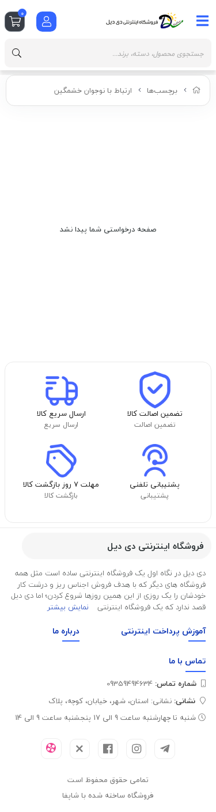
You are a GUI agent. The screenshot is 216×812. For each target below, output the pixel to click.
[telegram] (164, 749)
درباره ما (65, 631)
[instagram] (136, 749)
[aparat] (51, 748)
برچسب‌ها (162, 90)
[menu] (203, 21)
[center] (17, 53)
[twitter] (80, 749)
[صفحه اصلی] (196, 90)
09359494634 (151, 683)
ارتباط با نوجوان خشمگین (93, 90)
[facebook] (108, 749)
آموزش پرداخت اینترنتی (163, 631)
